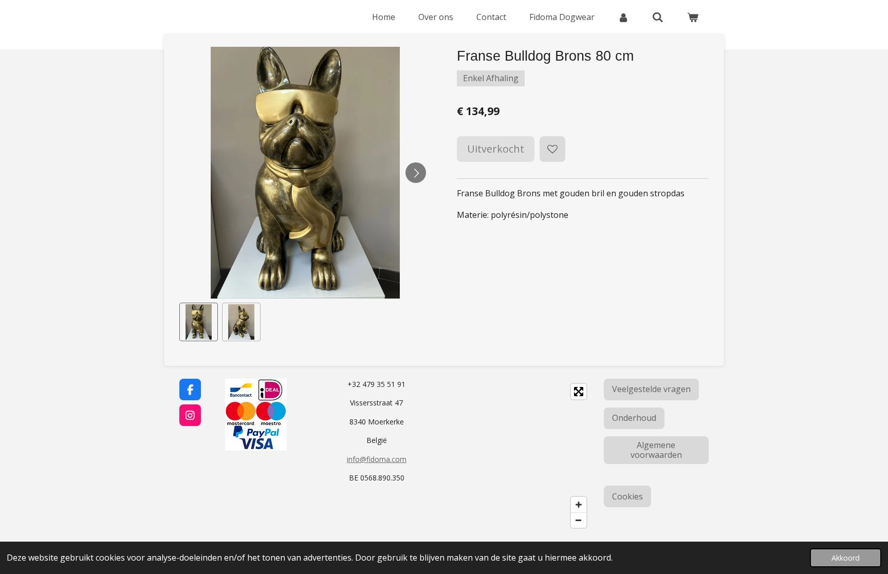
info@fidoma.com (376, 459)
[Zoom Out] (578, 520)
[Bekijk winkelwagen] (693, 17)
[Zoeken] (658, 17)
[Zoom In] (578, 504)
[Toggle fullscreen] (578, 391)
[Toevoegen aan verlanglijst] (552, 149)
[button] (198, 322)
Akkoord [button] (845, 558)
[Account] (623, 17)
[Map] (520, 456)
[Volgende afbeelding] (415, 172)
